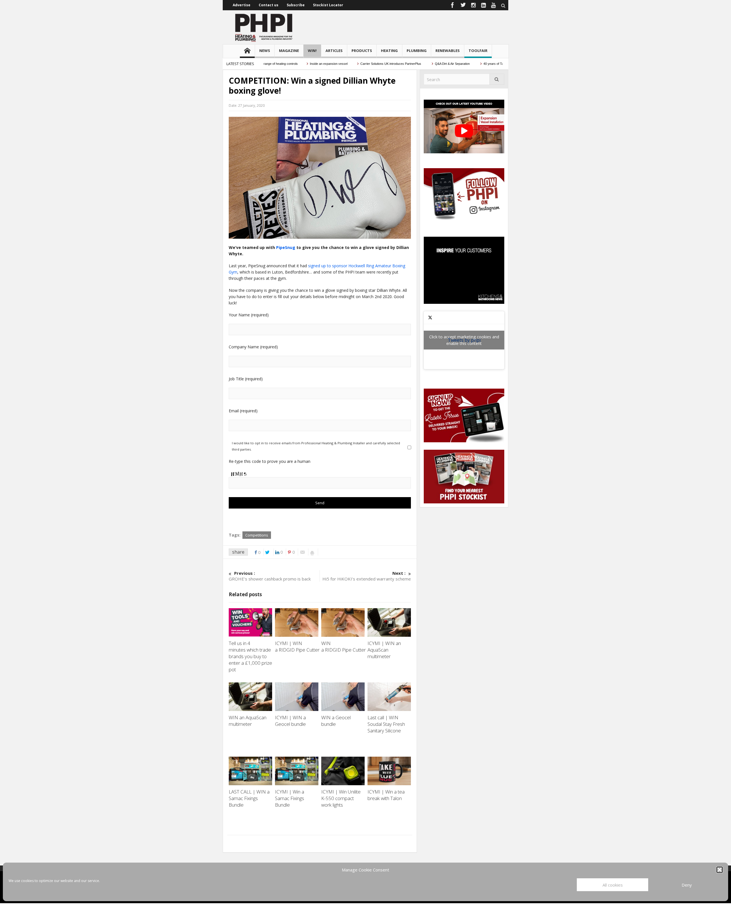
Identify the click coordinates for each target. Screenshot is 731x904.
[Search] (496, 79)
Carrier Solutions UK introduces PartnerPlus (373, 63)
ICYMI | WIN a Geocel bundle (291, 720)
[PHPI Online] (264, 27)
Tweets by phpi (464, 340)
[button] (719, 870)
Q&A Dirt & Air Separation (435, 63)
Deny (687, 885)
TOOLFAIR (478, 50)
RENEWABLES (447, 50)
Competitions (256, 535)
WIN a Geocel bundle (336, 720)
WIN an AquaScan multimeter (247, 720)
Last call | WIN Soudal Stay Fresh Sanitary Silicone (386, 724)
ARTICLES (334, 50)
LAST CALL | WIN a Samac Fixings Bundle (249, 798)
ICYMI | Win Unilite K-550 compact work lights (341, 798)
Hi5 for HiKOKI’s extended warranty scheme (366, 576)
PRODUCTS (362, 50)
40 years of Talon (477, 63)
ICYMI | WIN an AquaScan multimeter (384, 650)
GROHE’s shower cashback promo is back (270, 576)
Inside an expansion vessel (311, 63)
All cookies (613, 885)
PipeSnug (285, 247)
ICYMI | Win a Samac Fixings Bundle (289, 798)
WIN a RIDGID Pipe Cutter (344, 646)
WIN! (312, 50)
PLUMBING (417, 50)
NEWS (264, 50)
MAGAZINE (289, 50)
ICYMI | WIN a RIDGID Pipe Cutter (298, 646)
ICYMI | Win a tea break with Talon (386, 794)
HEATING (389, 50)
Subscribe (296, 5)
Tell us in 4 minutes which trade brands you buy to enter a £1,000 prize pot (250, 656)
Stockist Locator (328, 5)
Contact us (268, 5)
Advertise (241, 5)
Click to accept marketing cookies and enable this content (464, 340)
